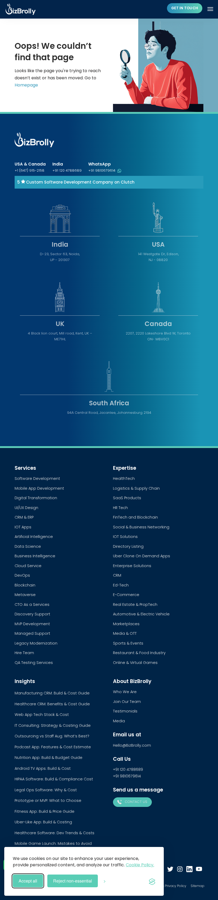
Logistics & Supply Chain (136, 488)
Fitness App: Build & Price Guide (44, 811)
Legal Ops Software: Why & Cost (46, 790)
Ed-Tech (121, 585)
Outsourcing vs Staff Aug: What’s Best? (52, 736)
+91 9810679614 (102, 170)
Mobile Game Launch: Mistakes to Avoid (53, 843)
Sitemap (197, 886)
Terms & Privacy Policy (168, 886)
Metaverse (25, 594)
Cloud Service (28, 565)
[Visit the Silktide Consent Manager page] (152, 881)
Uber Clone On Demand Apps (141, 556)
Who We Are (125, 691)
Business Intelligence (35, 556)
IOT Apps (23, 527)
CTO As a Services (32, 604)
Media (119, 721)
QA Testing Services (34, 662)
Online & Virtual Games (135, 662)
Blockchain (25, 585)
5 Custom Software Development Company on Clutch (76, 182)
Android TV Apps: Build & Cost (43, 768)
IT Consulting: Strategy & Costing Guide (53, 725)
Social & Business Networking (141, 527)
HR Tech (120, 507)
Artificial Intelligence (34, 536)
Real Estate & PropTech (135, 604)
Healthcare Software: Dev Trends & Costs (54, 833)
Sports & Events (128, 643)
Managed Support (32, 633)
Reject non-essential (72, 881)
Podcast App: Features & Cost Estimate (53, 747)
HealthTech (124, 478)
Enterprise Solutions (132, 565)
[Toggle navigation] (211, 9)
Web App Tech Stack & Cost (42, 714)
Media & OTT (125, 633)
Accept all (28, 881)
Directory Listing (128, 546)
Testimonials (125, 711)
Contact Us (135, 801)
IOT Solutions (125, 536)
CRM (117, 575)
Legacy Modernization (36, 643)
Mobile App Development (39, 488)
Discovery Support (32, 614)
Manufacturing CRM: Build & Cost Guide (52, 693)
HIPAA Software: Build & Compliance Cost (54, 779)
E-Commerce (126, 594)
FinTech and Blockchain (135, 517)
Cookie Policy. (140, 865)
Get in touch (184, 8)
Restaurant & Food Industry (139, 652)
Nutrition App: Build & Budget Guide (48, 757)
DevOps (22, 575)
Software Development (37, 478)
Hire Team (24, 652)
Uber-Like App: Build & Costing (43, 822)
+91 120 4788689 (67, 170)
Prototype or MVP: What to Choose (48, 800)
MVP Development (32, 624)
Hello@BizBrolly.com (132, 745)
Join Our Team (127, 701)
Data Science (28, 546)
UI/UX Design (26, 507)
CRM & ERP (24, 517)
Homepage (26, 85)
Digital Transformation (36, 498)
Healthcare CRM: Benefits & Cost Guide (52, 704)
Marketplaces (126, 624)
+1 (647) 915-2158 (29, 170)
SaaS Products (127, 498)
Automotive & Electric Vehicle (141, 614)
